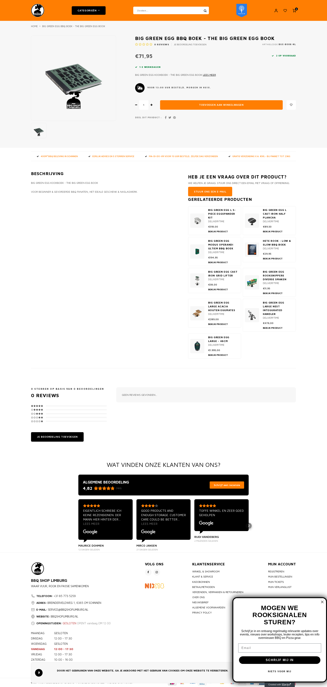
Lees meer (209, 74)
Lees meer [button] (91, 523)
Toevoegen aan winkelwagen (221, 104)
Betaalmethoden (203, 586)
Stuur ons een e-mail (210, 191)
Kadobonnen (201, 581)
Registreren (276, 571)
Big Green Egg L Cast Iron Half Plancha (275, 213)
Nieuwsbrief (200, 602)
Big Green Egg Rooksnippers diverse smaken (274, 275)
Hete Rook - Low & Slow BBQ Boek (277, 242)
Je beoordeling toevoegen (190, 44)
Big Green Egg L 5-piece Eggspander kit (222, 213)
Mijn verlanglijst (279, 586)
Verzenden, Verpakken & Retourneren (217, 592)
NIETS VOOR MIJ (279, 671)
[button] (78, 526)
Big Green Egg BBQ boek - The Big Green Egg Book (73, 26)
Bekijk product (218, 231)
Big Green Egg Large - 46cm (219, 339)
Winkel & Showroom (206, 571)
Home (34, 26)
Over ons (198, 597)
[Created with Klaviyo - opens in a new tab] (280, 684)
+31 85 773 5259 (65, 596)
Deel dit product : (148, 117)
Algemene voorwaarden (208, 607)
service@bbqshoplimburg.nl (68, 609)
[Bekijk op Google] (90, 532)
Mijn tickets (276, 581)
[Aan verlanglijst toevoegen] (291, 105)
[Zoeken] (205, 10)
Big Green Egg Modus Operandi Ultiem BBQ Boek (220, 244)
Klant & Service (202, 576)
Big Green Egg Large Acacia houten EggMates (221, 306)
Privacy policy (202, 612)
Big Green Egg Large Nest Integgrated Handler (273, 308)
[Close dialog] (322, 602)
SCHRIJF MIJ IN (280, 660)
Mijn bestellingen (280, 576)
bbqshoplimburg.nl (64, 616)
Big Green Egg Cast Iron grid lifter (222, 273)
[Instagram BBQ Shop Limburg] (156, 572)
